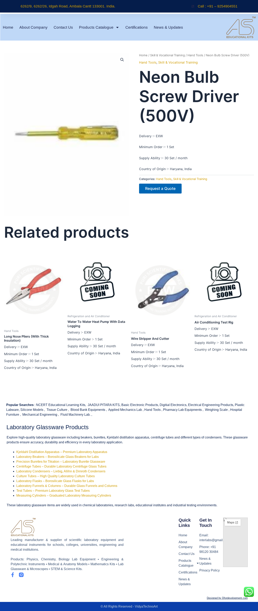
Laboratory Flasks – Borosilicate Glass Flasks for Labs (55, 481)
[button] (122, 59)
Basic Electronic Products (139, 405)
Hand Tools (195, 55)
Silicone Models (31, 409)
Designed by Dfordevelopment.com (227, 597)
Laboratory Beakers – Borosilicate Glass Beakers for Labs (57, 456)
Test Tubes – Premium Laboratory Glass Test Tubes (53, 490)
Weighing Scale (216, 409)
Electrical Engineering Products (210, 405)
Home (8, 27)
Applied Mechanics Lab (125, 409)
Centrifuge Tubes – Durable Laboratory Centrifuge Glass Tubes (61, 466)
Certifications (136, 27)
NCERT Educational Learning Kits (60, 405)
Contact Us (63, 27)
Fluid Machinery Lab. (75, 414)
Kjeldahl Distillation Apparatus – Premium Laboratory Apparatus (61, 452)
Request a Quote (160, 188)
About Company (33, 27)
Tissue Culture (57, 409)
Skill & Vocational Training (167, 55)
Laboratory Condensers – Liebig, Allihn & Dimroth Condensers (60, 471)
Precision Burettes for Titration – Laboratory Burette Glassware (60, 461)
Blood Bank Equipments (88, 409)
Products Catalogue (96, 27)
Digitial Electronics (173, 405)
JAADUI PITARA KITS (104, 405)
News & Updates (168, 27)
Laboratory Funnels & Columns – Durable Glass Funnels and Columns (66, 486)
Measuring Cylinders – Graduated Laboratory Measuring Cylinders (63, 495)
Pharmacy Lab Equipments (182, 409)
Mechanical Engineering (39, 414)
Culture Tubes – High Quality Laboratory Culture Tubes (55, 476)
